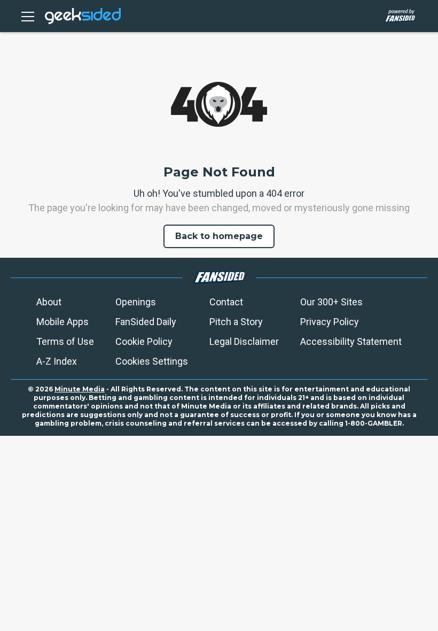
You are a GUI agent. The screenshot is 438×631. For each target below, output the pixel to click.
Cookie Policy (144, 341)
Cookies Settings (151, 361)
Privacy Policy (329, 321)
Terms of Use (65, 341)
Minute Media (79, 389)
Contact (226, 301)
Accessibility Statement (351, 341)
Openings (135, 301)
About (48, 301)
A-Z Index (56, 361)
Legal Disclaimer (244, 341)
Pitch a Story (236, 321)
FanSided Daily (145, 321)
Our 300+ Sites (331, 301)
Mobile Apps (62, 321)
